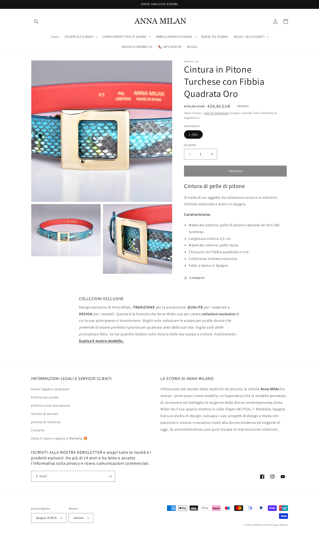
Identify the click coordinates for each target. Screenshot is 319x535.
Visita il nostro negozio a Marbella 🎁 (59, 438)
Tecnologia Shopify (277, 524)
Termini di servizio (44, 414)
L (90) (193, 134)
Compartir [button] (197, 278)
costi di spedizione (216, 113)
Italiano (79, 518)
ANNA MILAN (259, 524)
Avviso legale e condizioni (50, 389)
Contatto (38, 430)
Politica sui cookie (44, 397)
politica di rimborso (46, 422)
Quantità (190, 145)
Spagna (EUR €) (46, 518)
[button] (36, 21)
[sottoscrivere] (110, 476)
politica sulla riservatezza (50, 405)
